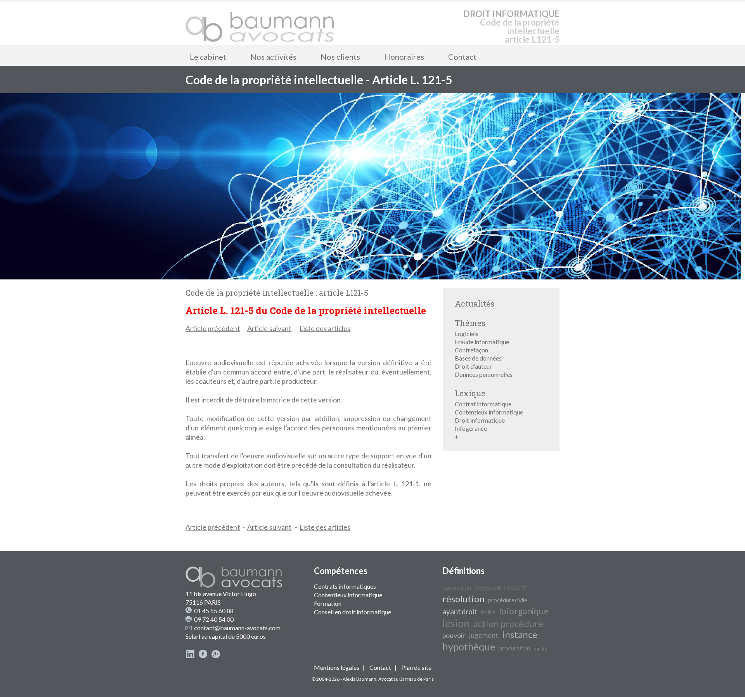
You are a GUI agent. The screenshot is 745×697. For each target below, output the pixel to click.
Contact (462, 56)
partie (540, 648)
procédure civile (507, 600)
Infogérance (471, 428)
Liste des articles (325, 328)
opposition (456, 587)
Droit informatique (480, 420)
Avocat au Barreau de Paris (406, 679)
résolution (463, 598)
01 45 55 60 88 (214, 610)
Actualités (474, 303)
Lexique (470, 393)
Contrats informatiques (345, 586)
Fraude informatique (482, 341)
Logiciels (466, 333)
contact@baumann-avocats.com (237, 627)
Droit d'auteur (473, 366)
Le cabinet (208, 56)
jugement (484, 635)
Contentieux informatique (489, 412)
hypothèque (468, 646)
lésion (456, 623)
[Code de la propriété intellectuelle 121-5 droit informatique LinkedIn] (190, 656)
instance (519, 634)
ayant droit (460, 611)
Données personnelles (484, 374)
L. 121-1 (406, 483)
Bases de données (478, 358)
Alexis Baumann (359, 679)
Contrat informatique (483, 403)
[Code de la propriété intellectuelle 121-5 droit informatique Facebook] (203, 656)
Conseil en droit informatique (352, 612)
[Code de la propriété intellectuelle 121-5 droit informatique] (259, 23)
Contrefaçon (471, 350)
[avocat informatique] (372, 277)
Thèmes (470, 323)
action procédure (508, 623)
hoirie (488, 612)
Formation (327, 603)
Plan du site (416, 667)
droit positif (488, 588)
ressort (515, 587)
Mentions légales (336, 667)
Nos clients (340, 56)
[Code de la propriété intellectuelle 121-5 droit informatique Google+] (215, 656)
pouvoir (453, 635)
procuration (514, 648)
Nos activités (273, 56)
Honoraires (404, 56)
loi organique (524, 611)
